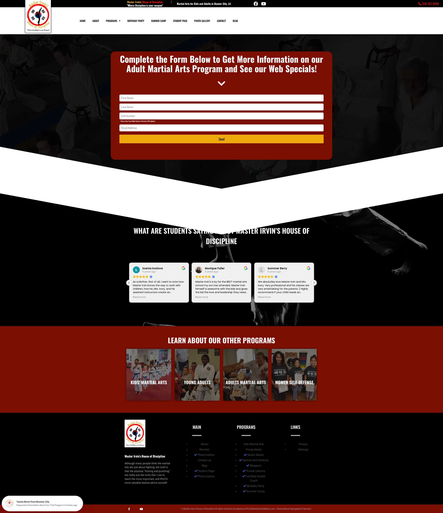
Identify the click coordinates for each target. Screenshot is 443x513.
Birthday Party (135, 21)
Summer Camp (158, 21)
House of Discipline (152, 2)
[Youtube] (264, 4)
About (95, 21)
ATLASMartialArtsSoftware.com (260, 509)
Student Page (180, 21)
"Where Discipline (136, 5)
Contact (221, 21)
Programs (111, 21)
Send (222, 139)
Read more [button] (139, 297)
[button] (314, 282)
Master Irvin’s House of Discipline (145, 456)
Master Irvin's (134, 2)
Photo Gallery (202, 21)
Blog (235, 21)
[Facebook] (256, 4)
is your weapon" (154, 5)
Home (82, 21)
